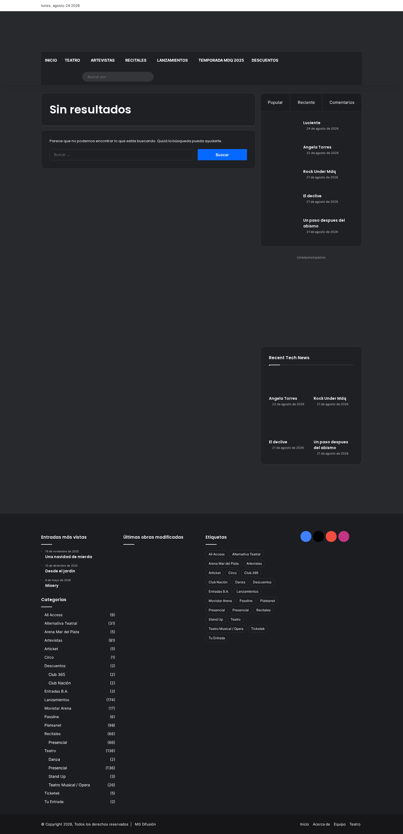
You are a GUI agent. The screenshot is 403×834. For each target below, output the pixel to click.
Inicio (51, 60)
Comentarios (342, 102)
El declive (312, 196)
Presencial (58, 742)
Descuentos (265, 60)
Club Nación (60, 683)
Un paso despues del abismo (331, 444)
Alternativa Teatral (60, 623)
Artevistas (103, 60)
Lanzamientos (172, 60)
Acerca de (321, 824)
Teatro (72, 60)
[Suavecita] (160, 586)
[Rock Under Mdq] (284, 179)
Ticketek (51, 793)
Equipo (340, 824)
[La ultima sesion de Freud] (160, 571)
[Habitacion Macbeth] (185, 571)
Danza (54, 759)
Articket (51, 649)
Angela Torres (317, 147)
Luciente (311, 122)
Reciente (306, 102)
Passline (51, 717)
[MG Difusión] (92, 31)
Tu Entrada (54, 801)
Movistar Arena (57, 708)
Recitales (135, 60)
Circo (49, 657)
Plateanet (52, 725)
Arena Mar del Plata (61, 632)
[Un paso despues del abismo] (284, 228)
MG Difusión (145, 824)
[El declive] (284, 203)
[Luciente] (284, 130)
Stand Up (57, 776)
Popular (275, 102)
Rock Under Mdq (319, 171)
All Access (53, 615)
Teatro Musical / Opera (69, 784)
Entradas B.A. (56, 691)
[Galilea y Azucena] (135, 586)
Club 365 (57, 674)
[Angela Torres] (284, 154)
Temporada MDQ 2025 (221, 60)
